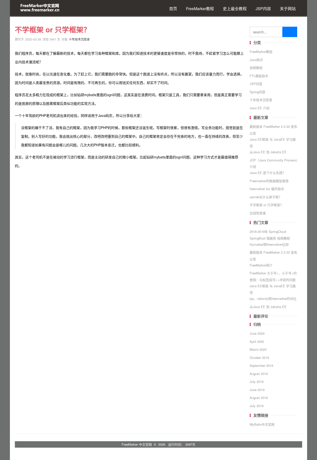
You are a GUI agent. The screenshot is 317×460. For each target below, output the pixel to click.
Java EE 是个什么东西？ (268, 172)
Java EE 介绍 (259, 108)
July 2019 (257, 381)
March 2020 (258, 349)
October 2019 (259, 357)
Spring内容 (257, 91)
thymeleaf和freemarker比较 (269, 244)
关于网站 (288, 8)
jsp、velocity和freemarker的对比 (273, 298)
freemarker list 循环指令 (267, 188)
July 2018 (257, 405)
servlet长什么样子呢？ (266, 197)
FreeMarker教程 (200, 8)
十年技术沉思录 (79, 39)
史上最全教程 (235, 8)
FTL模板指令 (259, 75)
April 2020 (257, 341)
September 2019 (261, 365)
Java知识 (256, 59)
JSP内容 (263, 8)
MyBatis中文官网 (262, 424)
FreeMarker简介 (261, 265)
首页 (173, 8)
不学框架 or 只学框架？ (266, 204)
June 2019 (257, 389)
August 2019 (259, 373)
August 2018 (259, 397)
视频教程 (256, 67)
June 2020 (257, 333)
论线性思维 (258, 213)
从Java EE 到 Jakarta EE (268, 152)
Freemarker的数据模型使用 (269, 180)
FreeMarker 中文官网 (137, 444)
